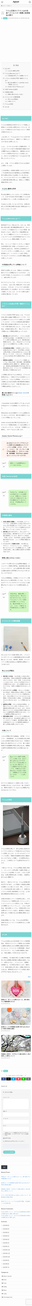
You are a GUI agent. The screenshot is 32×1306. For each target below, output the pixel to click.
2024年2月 (6, 1243)
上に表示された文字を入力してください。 (14, 1141)
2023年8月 (6, 1264)
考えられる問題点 (13, 99)
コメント (6, 1097)
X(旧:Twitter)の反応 (11, 89)
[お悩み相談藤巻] (16, 2)
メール (5, 1118)
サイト (5, 1125)
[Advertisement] (16, 41)
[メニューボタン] (2, 2)
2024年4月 (6, 1236)
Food (4, 1283)
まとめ (7, 107)
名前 (5, 1111)
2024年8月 (6, 1225)
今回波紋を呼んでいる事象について (18, 75)
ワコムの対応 (9, 104)
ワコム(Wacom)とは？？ (13, 73)
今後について (12, 101)
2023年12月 (6, 1250)
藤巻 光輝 (12, 1213)
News (5, 18)
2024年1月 (6, 1246)
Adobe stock (22, 393)
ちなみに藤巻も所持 (13, 70)
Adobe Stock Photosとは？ (16, 86)
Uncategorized (7, 1297)
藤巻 (29, 977)
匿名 (11, 1217)
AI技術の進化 (9, 92)
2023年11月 (6, 1253)
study (5, 1293)
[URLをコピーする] (28, 1078)
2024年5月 (6, 1232)
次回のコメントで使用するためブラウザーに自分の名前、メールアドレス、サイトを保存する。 (17, 1134)
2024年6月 (6, 1229)
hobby (5, 1286)
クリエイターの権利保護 (12, 97)
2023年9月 (6, 1260)
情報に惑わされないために (15, 94)
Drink (4, 1279)
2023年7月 (6, 1267)
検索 (4, 1167)
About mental (7, 1276)
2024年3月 (6, 1239)
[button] (3, 1078)
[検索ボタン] (30, 2)
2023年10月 (6, 1257)
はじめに (8, 68)
